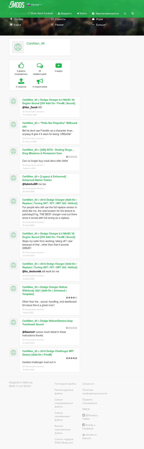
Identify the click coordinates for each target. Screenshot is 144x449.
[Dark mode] (125, 13)
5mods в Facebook (88, 426)
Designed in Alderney (21, 382)
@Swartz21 (28, 332)
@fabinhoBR (30, 184)
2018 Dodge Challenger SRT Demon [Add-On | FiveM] (48, 352)
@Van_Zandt (30, 107)
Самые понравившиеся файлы (64, 403)
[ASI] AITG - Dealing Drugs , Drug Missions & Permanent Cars (47, 151)
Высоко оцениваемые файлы (63, 429)
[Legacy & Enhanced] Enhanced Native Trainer (44, 178)
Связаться (88, 383)
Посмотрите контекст (34, 111)
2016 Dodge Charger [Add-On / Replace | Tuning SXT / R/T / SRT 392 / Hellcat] (49, 201)
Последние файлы (65, 383)
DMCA (86, 409)
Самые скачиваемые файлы (62, 416)
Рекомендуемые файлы (64, 391)
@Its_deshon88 (31, 271)
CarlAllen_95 (36, 43)
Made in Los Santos (20, 386)
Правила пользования (89, 401)
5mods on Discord (89, 436)
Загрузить (66, 13)
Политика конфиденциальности (94, 391)
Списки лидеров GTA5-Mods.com (64, 440)
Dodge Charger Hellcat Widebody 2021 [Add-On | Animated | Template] (44, 290)
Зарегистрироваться (107, 13)
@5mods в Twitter (90, 416)
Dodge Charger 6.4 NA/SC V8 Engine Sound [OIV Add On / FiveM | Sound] (48, 101)
